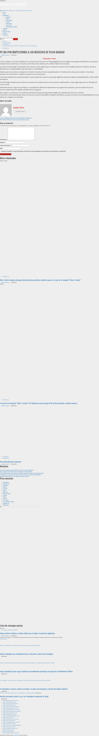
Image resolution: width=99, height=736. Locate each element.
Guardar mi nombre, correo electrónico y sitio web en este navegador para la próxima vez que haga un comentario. (33, 151)
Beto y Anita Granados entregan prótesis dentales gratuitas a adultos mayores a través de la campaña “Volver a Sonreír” (40, 280)
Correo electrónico (5, 145)
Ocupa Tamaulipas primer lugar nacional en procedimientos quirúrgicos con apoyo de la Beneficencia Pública (22, 539)
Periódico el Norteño (13, 4)
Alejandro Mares (5, 55)
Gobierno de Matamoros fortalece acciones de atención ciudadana (14, 119)
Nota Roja (5, 30)
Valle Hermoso (9, 23)
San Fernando (9, 25)
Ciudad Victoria (9, 20)
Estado (4, 14)
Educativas (5, 28)
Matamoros (8, 17)
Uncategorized (6, 569)
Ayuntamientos (6, 15)
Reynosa (7, 18)
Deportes (5, 33)
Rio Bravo (8, 22)
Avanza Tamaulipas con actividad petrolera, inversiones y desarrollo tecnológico (16, 538)
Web (1, 148)
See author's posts (20, 111)
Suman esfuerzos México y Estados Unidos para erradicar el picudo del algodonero (16, 536)
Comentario (4, 139)
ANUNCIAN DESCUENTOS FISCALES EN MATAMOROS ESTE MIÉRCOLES (16, 118)
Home (4, 12)
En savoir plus (3, 705)
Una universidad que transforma (10, 528)
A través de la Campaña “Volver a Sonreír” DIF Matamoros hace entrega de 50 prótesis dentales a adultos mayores (38, 403)
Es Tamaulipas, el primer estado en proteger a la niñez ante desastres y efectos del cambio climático (20, 541)
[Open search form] (0, 37)
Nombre (2, 142)
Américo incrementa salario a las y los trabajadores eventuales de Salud (14, 542)
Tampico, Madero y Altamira (11, 27)
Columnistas (5, 35)
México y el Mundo (6, 31)
